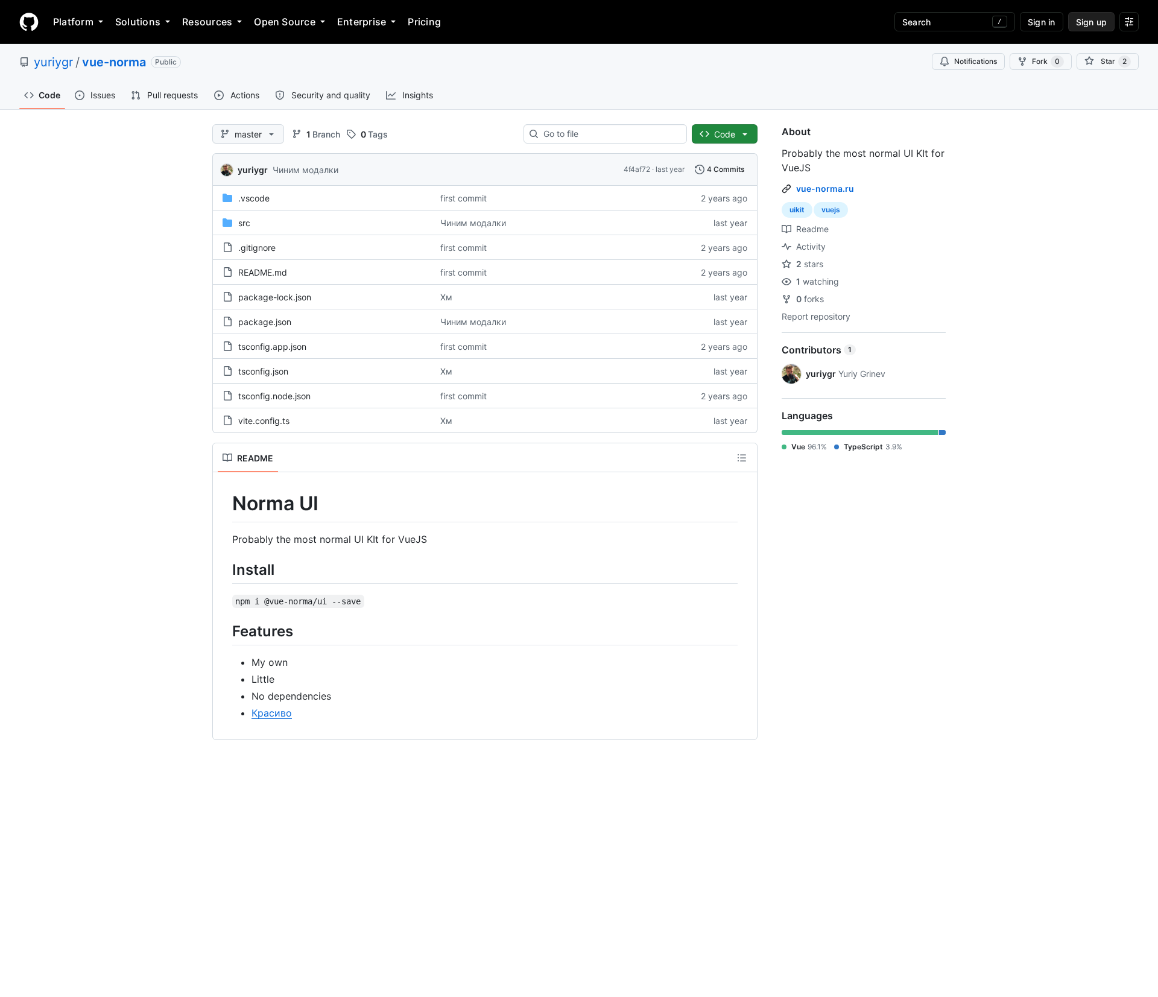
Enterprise (361, 22)
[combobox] (610, 134)
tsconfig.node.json (274, 396)
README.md (262, 272)
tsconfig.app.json (272, 346)
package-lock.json (274, 297)
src (244, 223)
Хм (446, 297)
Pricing (424, 22)
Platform (73, 22)
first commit (463, 198)
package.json (264, 322)
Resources (207, 22)
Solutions (137, 22)
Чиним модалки (305, 170)
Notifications (975, 61)
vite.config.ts (264, 421)
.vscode (254, 198)
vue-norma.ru (825, 188)
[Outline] (742, 457)
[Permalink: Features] (223, 630)
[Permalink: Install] (223, 569)
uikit (797, 209)
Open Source (284, 22)
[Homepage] (29, 21)
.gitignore (257, 247)
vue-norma (114, 62)
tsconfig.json (263, 371)
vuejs (830, 209)
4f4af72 (637, 169)
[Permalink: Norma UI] (223, 503)
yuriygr (53, 62)
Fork (1046, 61)
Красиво (272, 713)
